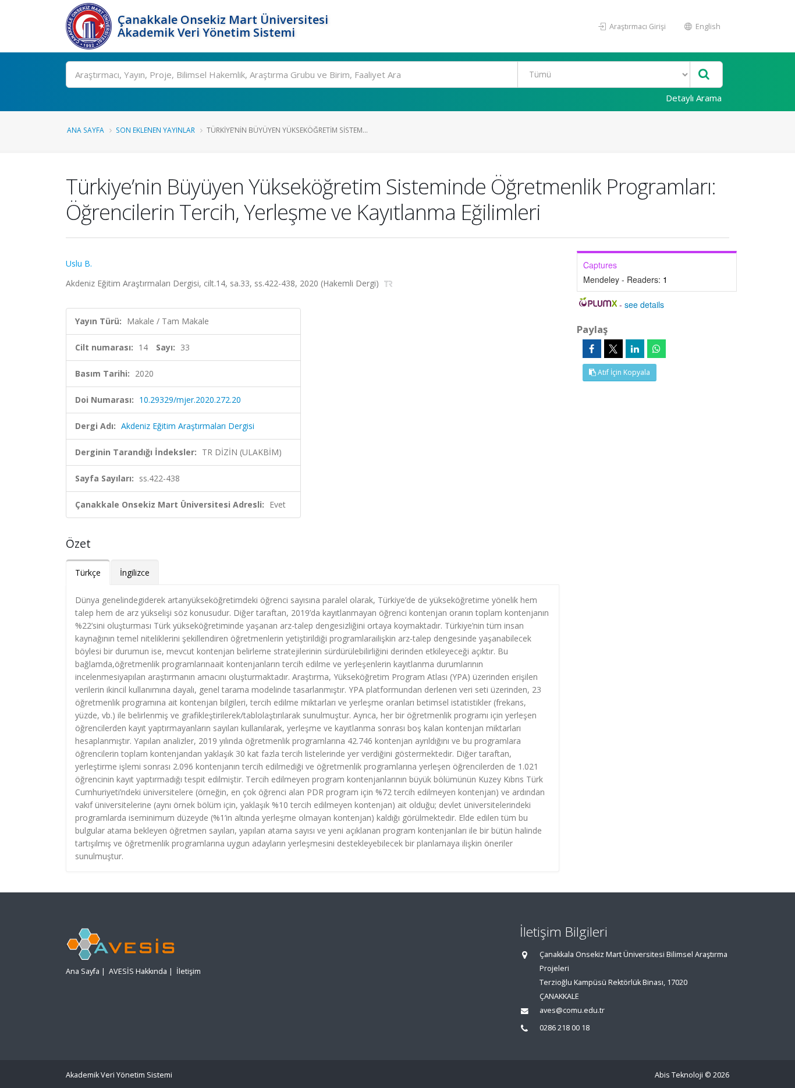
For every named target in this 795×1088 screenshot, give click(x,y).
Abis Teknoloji (679, 1075)
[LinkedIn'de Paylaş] (635, 348)
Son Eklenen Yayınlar (155, 129)
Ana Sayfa (85, 129)
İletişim (188, 971)
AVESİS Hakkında (138, 971)
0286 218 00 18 (565, 1028)
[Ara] (704, 75)
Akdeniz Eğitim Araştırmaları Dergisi (187, 425)
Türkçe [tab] (88, 572)
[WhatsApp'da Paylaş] (656, 348)
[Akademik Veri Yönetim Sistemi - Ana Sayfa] (90, 26)
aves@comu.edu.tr (572, 1010)
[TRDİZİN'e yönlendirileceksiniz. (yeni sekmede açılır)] (388, 283)
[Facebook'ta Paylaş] (592, 348)
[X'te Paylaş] (613, 348)
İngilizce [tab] (135, 572)
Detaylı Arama (694, 98)
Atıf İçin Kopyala (623, 372)
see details (644, 304)
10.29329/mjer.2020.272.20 (190, 399)
